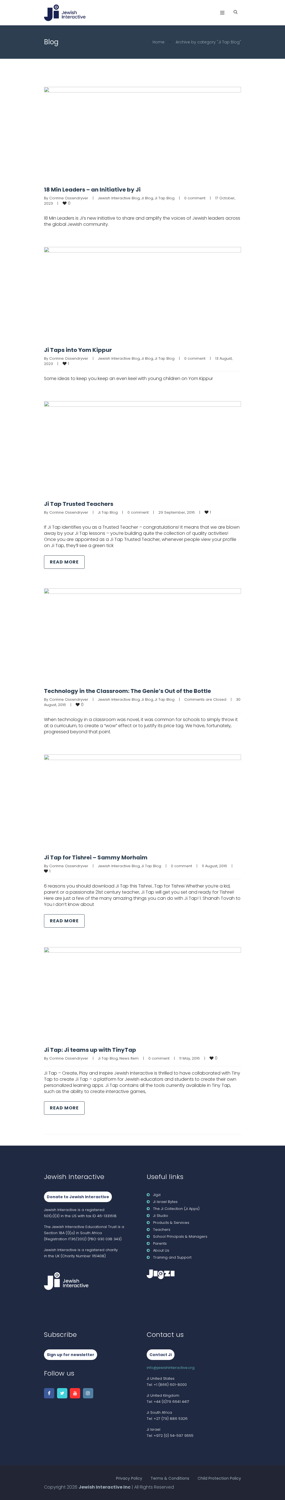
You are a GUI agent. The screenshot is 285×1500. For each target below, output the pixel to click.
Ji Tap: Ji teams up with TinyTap (90, 1050)
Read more (64, 562)
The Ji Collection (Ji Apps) (176, 1208)
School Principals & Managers (180, 1236)
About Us (161, 1250)
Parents (160, 1243)
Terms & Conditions (170, 1478)
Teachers (161, 1229)
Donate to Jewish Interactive (78, 1197)
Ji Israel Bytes (165, 1201)
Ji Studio (160, 1215)
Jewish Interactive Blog (119, 198)
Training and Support (172, 1257)
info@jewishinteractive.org (171, 1367)
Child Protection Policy (219, 1478)
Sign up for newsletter (70, 1354)
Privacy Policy (129, 1478)
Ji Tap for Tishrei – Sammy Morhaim (96, 857)
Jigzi (157, 1194)
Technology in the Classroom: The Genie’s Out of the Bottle (127, 691)
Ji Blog (147, 198)
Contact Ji (160, 1354)
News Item (129, 1058)
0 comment (194, 198)
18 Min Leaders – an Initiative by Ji (92, 189)
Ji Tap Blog (165, 198)
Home (158, 42)
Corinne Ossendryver (68, 198)
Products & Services (171, 1222)
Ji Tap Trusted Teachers (78, 504)
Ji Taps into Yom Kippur (78, 350)
